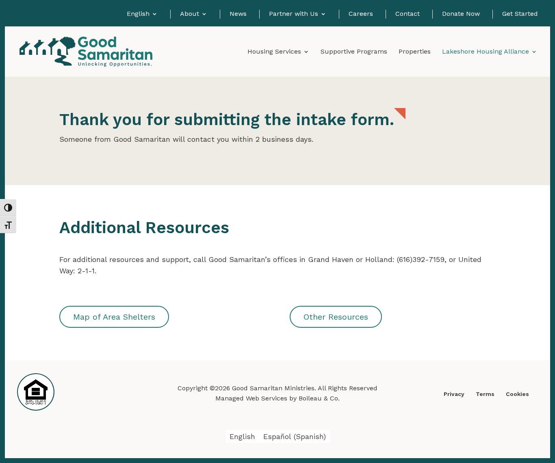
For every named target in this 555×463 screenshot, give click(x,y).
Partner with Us (293, 14)
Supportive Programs (354, 52)
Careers (361, 14)
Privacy (454, 394)
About (189, 14)
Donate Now (461, 14)
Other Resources (336, 316)
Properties (415, 52)
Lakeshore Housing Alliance (485, 52)
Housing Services (274, 52)
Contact (407, 14)
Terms (485, 394)
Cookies (517, 394)
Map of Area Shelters (114, 316)
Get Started (520, 14)
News (238, 14)
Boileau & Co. (319, 398)
